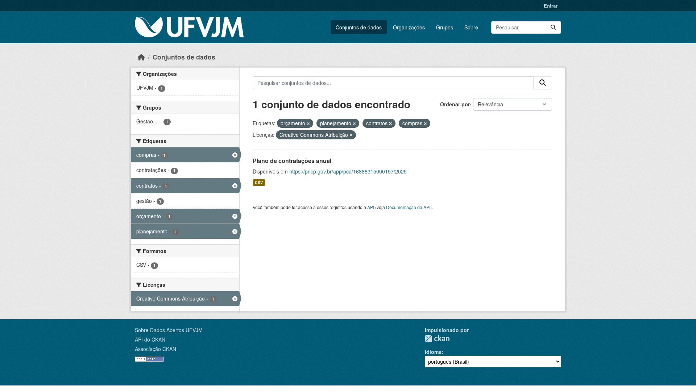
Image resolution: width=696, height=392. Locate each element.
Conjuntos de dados (359, 27)
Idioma (433, 351)
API (370, 207)
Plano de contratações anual (292, 160)
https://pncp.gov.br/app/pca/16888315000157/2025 (348, 171)
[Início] (141, 56)
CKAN (437, 338)
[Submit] (553, 27)
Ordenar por (455, 104)
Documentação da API (408, 207)
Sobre (471, 27)
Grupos (444, 27)
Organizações (409, 27)
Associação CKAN (155, 348)
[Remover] (308, 123)
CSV (259, 182)
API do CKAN (150, 339)
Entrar (551, 5)
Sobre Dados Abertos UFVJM (169, 330)
